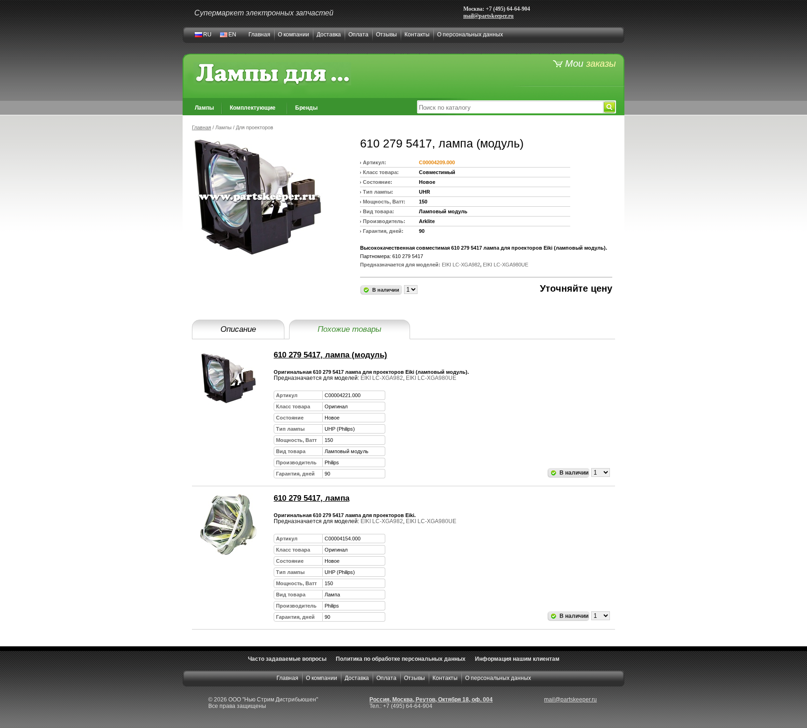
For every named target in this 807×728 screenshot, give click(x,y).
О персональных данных (470, 34)
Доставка (329, 34)
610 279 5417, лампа (311, 498)
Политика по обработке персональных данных (401, 659)
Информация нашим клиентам (517, 659)
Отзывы (386, 34)
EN (232, 34)
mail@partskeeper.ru (488, 16)
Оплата (358, 34)
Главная (259, 34)
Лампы (204, 108)
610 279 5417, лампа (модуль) (330, 354)
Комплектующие (253, 108)
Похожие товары (350, 329)
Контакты (417, 34)
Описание (238, 329)
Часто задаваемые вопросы (287, 659)
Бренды (306, 108)
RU (207, 34)
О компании (293, 34)
